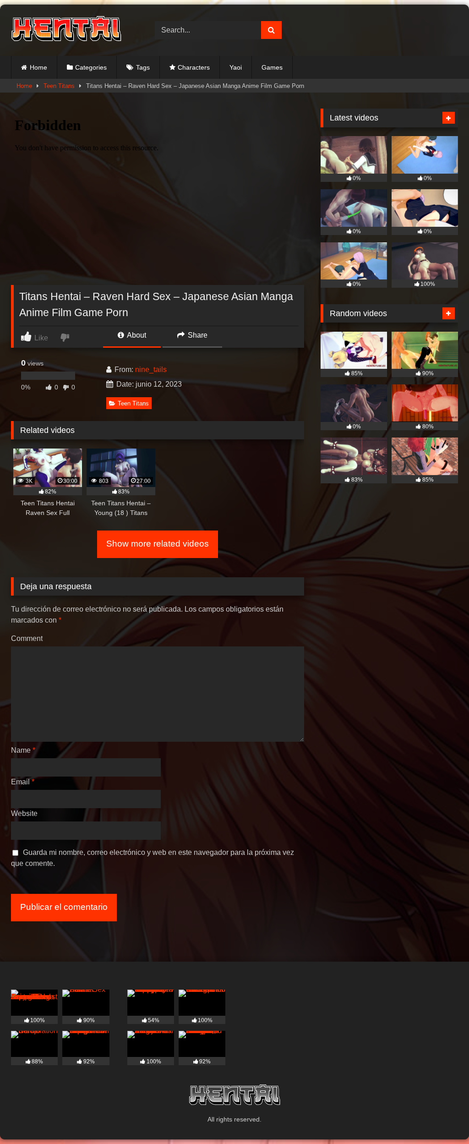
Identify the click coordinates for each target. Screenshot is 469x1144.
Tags (143, 67)
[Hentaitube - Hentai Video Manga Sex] (72, 30)
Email (22, 782)
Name (23, 750)
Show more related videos (157, 543)
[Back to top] (441, 1117)
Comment (27, 638)
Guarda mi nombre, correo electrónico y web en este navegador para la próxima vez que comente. (152, 857)
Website (24, 813)
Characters (194, 67)
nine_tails (151, 369)
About (135, 335)
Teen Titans (59, 85)
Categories (91, 67)
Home (38, 67)
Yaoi (235, 67)
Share (196, 335)
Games (272, 67)
